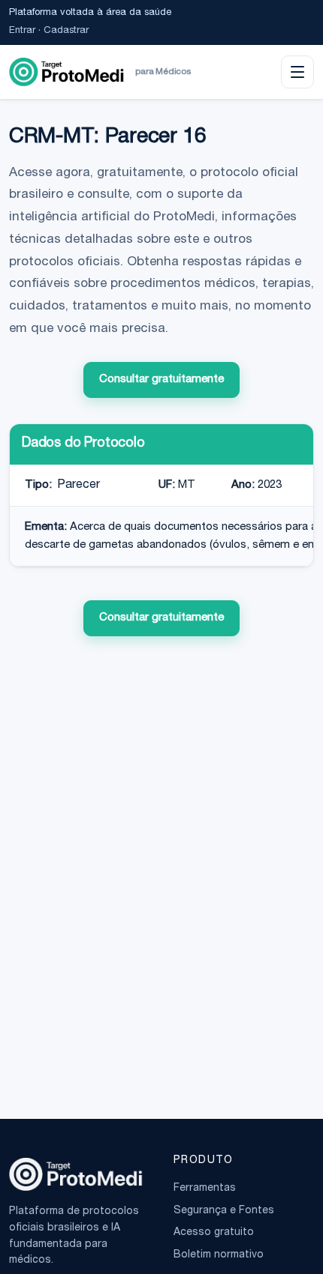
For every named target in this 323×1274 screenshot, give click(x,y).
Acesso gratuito (214, 1233)
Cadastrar (66, 31)
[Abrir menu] (297, 71)
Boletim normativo (219, 1255)
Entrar (22, 31)
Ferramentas (205, 1188)
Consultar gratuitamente (161, 379)
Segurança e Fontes (224, 1211)
